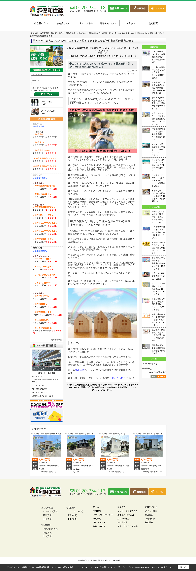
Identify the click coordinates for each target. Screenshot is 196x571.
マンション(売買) (50, 511)
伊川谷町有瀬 (57, 466)
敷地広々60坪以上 (126, 514)
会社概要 (153, 23)
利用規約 (97, 518)
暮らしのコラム (108, 23)
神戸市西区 (48, 466)
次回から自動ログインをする (46, 88)
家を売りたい (63, 23)
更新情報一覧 (56, 340)
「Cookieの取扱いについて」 (145, 567)
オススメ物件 (86, 23)
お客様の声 (150, 518)
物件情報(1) (147, 368)
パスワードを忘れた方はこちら (42, 90)
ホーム (96, 506)
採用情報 (149, 522)
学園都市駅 (145, 469)
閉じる (183, 567)
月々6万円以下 (124, 518)
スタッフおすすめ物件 (128, 526)
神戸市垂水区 (151, 466)
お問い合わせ (151, 506)
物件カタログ (99, 526)
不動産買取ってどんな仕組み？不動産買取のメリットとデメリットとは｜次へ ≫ (103, 56)
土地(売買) (47, 518)
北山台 (89, 466)
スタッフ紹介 (151, 510)
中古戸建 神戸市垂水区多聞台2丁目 (148, 434)
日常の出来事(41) (149, 364)
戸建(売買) (47, 515)
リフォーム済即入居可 (128, 510)
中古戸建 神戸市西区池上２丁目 (113, 434)
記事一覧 (102, 53)
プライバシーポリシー (103, 514)
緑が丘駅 (76, 469)
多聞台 (158, 466)
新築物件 (122, 506)
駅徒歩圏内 (123, 522)
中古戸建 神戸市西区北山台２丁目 (80, 434)
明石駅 (41, 469)
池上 (122, 466)
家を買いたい (41, 23)
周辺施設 (149, 514)
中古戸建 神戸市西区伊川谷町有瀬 (46, 434)
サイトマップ (99, 522)
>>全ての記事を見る (157, 372)
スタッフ (130, 23)
